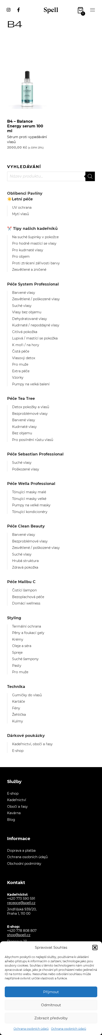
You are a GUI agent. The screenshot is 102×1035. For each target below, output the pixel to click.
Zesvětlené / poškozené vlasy (36, 299)
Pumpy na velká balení (31, 384)
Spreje (17, 652)
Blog (11, 819)
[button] (95, 947)
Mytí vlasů (20, 214)
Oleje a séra (21, 646)
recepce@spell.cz (21, 903)
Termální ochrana (26, 626)
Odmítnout (51, 1005)
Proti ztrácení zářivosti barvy (36, 263)
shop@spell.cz (18, 935)
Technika (16, 686)
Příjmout (51, 992)
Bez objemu (22, 433)
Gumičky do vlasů (27, 695)
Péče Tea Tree (21, 398)
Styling (14, 618)
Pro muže (20, 364)
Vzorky (17, 377)
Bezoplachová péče (28, 597)
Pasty (16, 665)
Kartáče (18, 701)
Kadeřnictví (16, 800)
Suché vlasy (22, 306)
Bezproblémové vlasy (30, 413)
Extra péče (20, 371)
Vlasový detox (23, 358)
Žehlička (19, 714)
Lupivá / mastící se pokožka (35, 338)
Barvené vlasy (23, 292)
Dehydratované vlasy (29, 319)
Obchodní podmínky (24, 863)
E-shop (17, 751)
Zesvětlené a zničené (29, 269)
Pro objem (21, 256)
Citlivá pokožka (24, 332)
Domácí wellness (26, 603)
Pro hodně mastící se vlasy (34, 243)
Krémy (17, 639)
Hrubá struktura (25, 561)
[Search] (90, 176)
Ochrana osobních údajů (31, 1028)
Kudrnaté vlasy (24, 427)
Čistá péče (20, 351)
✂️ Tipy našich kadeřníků (32, 228)
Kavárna (14, 813)
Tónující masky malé (29, 492)
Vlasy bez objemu (26, 312)
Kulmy (17, 721)
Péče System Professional (33, 284)
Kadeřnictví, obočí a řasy (32, 744)
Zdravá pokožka (25, 567)
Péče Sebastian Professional (35, 454)
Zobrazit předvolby (51, 1018)
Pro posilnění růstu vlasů (32, 440)
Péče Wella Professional (31, 483)
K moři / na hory (25, 345)
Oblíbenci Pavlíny (24, 193)
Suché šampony (25, 659)
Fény (16, 708)
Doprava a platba (21, 850)
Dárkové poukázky (26, 735)
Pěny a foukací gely (28, 633)
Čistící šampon (24, 590)
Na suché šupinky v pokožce (35, 237)
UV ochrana (22, 207)
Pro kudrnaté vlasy (27, 250)
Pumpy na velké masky (31, 505)
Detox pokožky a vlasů (30, 407)
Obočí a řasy (17, 806)
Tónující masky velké (29, 499)
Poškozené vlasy (25, 469)
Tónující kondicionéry (29, 512)
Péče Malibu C (21, 582)
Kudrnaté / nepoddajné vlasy (35, 325)
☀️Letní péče (20, 199)
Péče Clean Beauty (26, 526)
